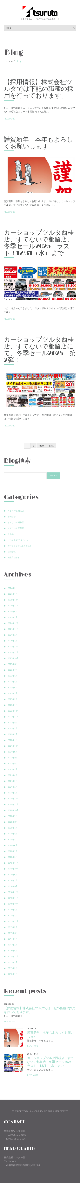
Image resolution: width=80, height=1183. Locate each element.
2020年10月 (13, 810)
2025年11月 (13, 606)
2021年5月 (12, 769)
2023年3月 (12, 693)
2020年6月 (12, 834)
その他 (11, 534)
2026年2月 (12, 588)
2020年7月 (12, 828)
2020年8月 (12, 822)
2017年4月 (12, 939)
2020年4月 (12, 845)
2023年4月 (12, 687)
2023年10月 (13, 658)
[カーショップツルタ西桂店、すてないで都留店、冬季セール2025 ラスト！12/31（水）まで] (40, 282)
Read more (9, 119)
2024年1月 (12, 641)
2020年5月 (12, 839)
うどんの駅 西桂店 (16, 511)
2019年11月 (13, 863)
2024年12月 (13, 623)
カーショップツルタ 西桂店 (19, 546)
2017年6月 (12, 933)
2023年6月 (12, 676)
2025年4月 (12, 611)
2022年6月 (12, 722)
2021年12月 (13, 746)
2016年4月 (12, 951)
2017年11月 (13, 921)
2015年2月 (12, 968)
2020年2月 (12, 857)
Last (51, 445)
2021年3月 (12, 781)
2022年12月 (13, 711)
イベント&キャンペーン (18, 540)
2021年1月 (12, 793)
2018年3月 (12, 915)
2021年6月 (12, 763)
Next (41, 445)
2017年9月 (12, 927)
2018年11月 (13, 898)
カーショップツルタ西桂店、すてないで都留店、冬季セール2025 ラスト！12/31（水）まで (39, 243)
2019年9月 (12, 875)
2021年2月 (12, 787)
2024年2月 (12, 635)
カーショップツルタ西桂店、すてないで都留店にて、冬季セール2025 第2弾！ (40, 350)
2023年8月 (12, 664)
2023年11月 (13, 652)
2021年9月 (12, 752)
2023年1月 (12, 705)
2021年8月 (12, 758)
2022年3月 (12, 728)
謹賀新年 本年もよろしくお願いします (38, 143)
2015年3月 (12, 962)
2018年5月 (12, 910)
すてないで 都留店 (16, 528)
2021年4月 (12, 775)
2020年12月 (13, 799)
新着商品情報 (13, 557)
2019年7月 (12, 880)
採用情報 (12, 552)
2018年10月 (13, 904)
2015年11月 (13, 956)
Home (9, 61)
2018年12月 (13, 892)
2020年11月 (13, 804)
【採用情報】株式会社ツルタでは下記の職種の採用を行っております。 (38, 89)
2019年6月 (12, 886)
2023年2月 (12, 699)
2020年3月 (12, 851)
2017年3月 (12, 945)
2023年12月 (13, 646)
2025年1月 (12, 617)
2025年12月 (13, 600)
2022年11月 (13, 717)
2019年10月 (13, 869)
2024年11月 (13, 629)
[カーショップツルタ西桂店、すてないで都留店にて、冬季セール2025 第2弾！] (40, 389)
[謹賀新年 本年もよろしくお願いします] (40, 175)
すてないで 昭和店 (16, 522)
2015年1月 (12, 974)
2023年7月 (12, 670)
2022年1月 (12, 740)
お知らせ (12, 516)
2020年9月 (12, 816)
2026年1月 (12, 594)
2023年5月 (12, 682)
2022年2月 (12, 734)
